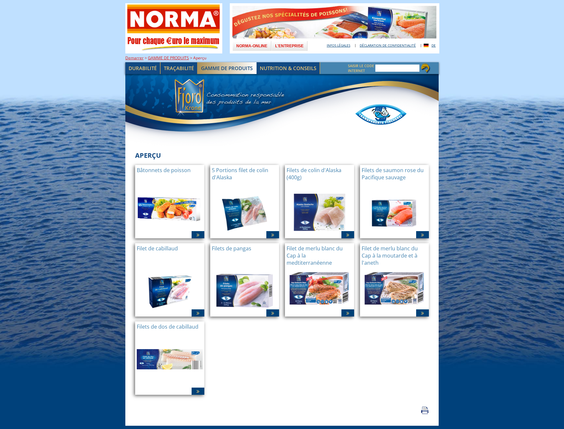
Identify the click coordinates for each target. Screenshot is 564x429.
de (433, 45)
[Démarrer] (282, 110)
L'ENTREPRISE (289, 46)
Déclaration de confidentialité (388, 45)
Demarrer (134, 58)
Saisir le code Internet (361, 68)
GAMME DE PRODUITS (168, 58)
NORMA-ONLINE (251, 46)
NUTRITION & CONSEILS (288, 68)
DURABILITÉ (143, 68)
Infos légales (338, 45)
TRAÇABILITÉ (179, 68)
